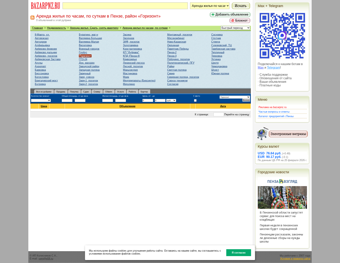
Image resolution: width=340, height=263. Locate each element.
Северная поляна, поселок (183, 77)
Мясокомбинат (176, 38)
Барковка (40, 69)
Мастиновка (130, 73)
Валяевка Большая (90, 38)
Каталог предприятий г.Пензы (276, 116)
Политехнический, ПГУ (180, 62)
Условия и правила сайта (295, 258)
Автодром (41, 41)
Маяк (126, 77)
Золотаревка (130, 45)
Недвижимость (56, 27)
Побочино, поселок (178, 59)
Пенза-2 (171, 52)
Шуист (215, 69)
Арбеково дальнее (46, 52)
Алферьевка (42, 45)
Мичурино (129, 84)
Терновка (216, 55)
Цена (44, 106)
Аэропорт (40, 66)
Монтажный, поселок (179, 34)
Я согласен (239, 252)
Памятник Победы (178, 48)
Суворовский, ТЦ (221, 45)
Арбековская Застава (47, 59)
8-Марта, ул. (42, 34)
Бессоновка (42, 73)
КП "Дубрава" (131, 52)
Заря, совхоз (86, 77)
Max (261, 67)
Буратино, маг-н (88, 34)
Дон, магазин (86, 62)
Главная (37, 27)
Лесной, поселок (133, 66)
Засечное (128, 38)
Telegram (273, 67)
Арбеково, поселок (46, 55)
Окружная (173, 45)
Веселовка (85, 45)
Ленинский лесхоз (134, 62)
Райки (170, 66)
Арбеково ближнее (46, 48)
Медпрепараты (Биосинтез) (139, 80)
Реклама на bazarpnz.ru (272, 107)
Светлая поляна (177, 69)
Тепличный (217, 52)
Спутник (216, 38)
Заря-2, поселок (88, 84)
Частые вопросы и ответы (274, 111)
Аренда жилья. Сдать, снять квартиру (94, 27)
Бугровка (40, 84)
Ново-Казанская (176, 41)
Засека (127, 34)
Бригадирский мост (46, 80)
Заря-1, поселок (88, 80)
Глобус (83, 52)
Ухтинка (216, 59)
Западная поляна (89, 69)
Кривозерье (130, 59)
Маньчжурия (130, 69)
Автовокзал (42, 38)
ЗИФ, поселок (131, 41)
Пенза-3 (171, 55)
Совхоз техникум (177, 80)
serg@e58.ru (46, 258)
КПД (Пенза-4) (131, 55)
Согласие (172, 84)
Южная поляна (220, 73)
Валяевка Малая (89, 41)
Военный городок (89, 48)
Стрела (215, 41)
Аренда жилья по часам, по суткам (145, 27)
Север (171, 73)
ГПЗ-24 (83, 59)
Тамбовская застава (223, 48)
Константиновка (132, 48)
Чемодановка (219, 66)
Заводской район (89, 66)
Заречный (85, 73)
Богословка (42, 77)
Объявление (127, 106)
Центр (215, 62)
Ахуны (38, 62)
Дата (223, 106)
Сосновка (217, 34)
